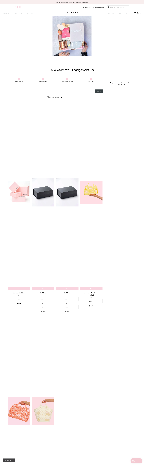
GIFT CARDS (86, 7)
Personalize (18, 13)
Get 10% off (7, 460)
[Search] (108, 7)
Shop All (111, 13)
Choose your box (19, 81)
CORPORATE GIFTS (98, 7)
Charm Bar (29, 13)
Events (120, 13)
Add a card (91, 81)
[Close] (13, 460)
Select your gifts (43, 81)
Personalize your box (67, 81)
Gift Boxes (6, 13)
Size (19, 295)
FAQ (127, 13)
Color (43, 295)
